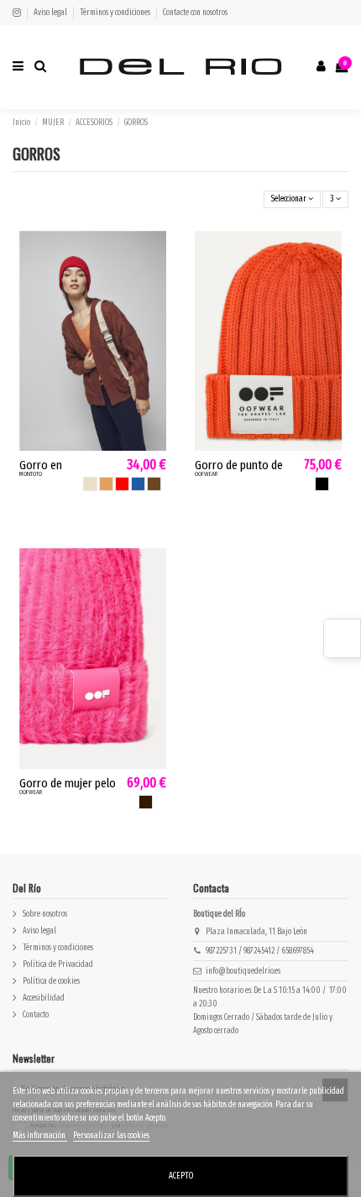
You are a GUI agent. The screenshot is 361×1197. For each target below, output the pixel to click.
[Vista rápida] (155, 278)
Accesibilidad (44, 998)
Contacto (36, 1015)
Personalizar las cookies (111, 1136)
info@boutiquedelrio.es (243, 971)
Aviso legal (51, 13)
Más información (40, 1136)
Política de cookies (51, 981)
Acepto (181, 1176)
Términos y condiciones (116, 13)
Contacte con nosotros (195, 13)
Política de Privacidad (58, 964)
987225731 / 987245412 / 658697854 (260, 951)
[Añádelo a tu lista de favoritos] (155, 252)
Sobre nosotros (45, 914)
